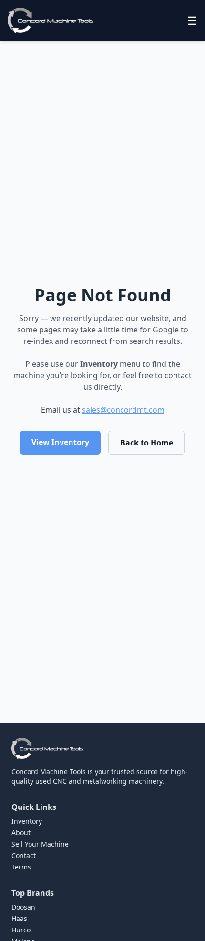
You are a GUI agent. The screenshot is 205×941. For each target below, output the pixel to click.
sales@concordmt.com (123, 409)
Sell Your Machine (40, 843)
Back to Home (146, 442)
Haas (19, 918)
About (21, 832)
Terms (21, 866)
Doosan (23, 906)
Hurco (21, 929)
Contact (23, 855)
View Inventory (60, 442)
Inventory (26, 821)
